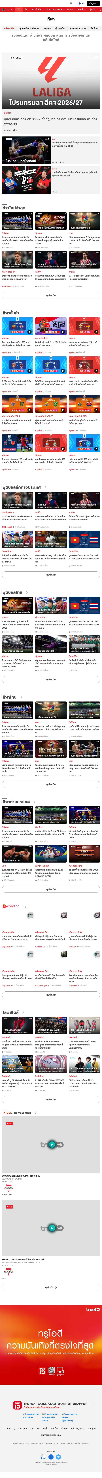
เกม (38, 1428)
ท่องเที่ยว (81, 9)
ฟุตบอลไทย (60, 28)
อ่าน (7, 9)
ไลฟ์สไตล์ (11, 1012)
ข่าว (26, 9)
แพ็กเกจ (64, 1428)
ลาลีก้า (38, 271)
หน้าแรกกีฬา (9, 28)
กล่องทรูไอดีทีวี (77, 1428)
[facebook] (51, 1457)
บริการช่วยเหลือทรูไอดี (51, 1435)
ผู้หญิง (92, 9)
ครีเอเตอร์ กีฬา (8, 932)
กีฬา (18, 9)
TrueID (7, 3)
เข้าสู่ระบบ (93, 3)
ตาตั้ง (45, 1428)
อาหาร (70, 9)
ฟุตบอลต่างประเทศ (78, 28)
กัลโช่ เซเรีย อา (8, 271)
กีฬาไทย (94, 28)
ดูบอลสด (47, 28)
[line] (43, 1457)
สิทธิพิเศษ (22, 1428)
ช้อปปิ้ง (54, 1428)
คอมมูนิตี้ (91, 1428)
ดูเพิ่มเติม (51, 295)
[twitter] (58, 1457)
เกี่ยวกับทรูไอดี (18, 1443)
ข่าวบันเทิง (37, 9)
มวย (71, 233)
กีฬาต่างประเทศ (16, 801)
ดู (14, 1428)
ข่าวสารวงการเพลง (54, 9)
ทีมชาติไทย (6, 551)
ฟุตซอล (38, 233)
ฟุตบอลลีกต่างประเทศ (29, 28)
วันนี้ (8, 1428)
